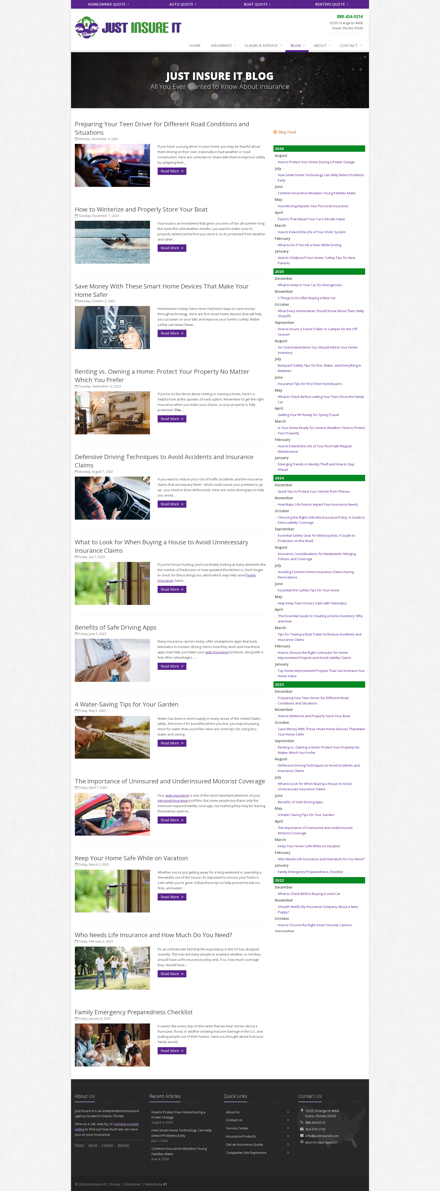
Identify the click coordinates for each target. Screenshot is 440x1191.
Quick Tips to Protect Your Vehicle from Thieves (314, 491)
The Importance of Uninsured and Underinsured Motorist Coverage (170, 781)
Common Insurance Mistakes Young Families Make (317, 193)
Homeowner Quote (107, 4)
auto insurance (217, 652)
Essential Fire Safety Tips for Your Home (308, 590)
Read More (170, 171)
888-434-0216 (315, 1122)
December (284, 278)
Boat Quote (256, 4)
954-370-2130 (315, 1129)
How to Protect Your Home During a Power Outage (316, 162)
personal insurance (173, 800)
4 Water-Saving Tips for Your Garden (126, 704)
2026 (279, 148)
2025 (279, 271)
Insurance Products (241, 1136)
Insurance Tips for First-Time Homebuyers (310, 383)
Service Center (237, 1128)
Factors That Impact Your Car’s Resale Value (311, 219)
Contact (351, 45)
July (278, 168)
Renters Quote (330, 4)
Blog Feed (287, 131)
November (284, 291)
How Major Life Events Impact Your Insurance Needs (318, 504)
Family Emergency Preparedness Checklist (134, 1012)
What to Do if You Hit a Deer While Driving (309, 245)
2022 (279, 880)
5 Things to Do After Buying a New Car (307, 298)
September (284, 322)
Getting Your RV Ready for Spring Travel (308, 414)
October (282, 304)
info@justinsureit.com (322, 1135)
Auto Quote (181, 4)
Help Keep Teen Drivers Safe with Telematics (312, 603)
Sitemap (123, 1145)
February (283, 238)
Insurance (223, 45)
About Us (233, 1112)
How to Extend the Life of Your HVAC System (312, 232)
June (279, 186)
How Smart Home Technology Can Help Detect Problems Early (182, 1135)
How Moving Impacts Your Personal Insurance (313, 206)
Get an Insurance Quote (244, 1144)
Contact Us (234, 1120)
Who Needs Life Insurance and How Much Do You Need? (153, 935)
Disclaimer (133, 1184)
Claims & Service (263, 45)
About (322, 45)
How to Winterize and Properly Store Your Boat (141, 209)
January (282, 251)
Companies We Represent (246, 1152)
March (280, 225)
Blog (298, 45)
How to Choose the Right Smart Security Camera (315, 925)
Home (195, 45)
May (278, 199)
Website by (156, 1184)
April (279, 212)
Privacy (114, 1184)
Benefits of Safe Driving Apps (115, 627)
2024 (279, 477)
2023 (279, 684)
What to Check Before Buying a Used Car (309, 893)
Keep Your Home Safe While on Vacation (131, 858)
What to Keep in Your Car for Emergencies (310, 285)
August (281, 155)
